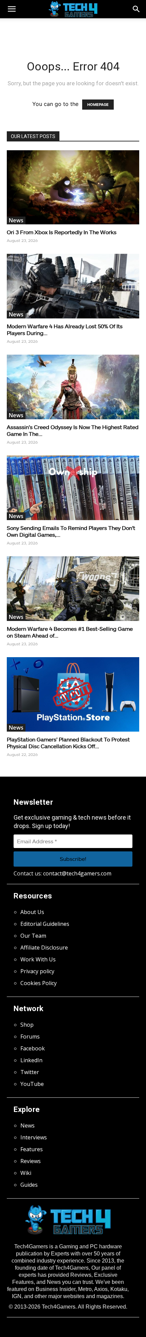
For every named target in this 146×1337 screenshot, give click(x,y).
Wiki (25, 1173)
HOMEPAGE (98, 104)
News (16, 220)
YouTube (32, 1084)
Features (31, 1149)
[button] (136, 9)
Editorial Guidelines (44, 924)
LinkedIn (31, 1060)
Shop (27, 1024)
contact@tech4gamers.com (77, 873)
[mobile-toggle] (11, 9)
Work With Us (38, 959)
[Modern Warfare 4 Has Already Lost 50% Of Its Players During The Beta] (73, 286)
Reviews (30, 1161)
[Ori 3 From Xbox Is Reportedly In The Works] (73, 187)
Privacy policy (37, 971)
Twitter (29, 1072)
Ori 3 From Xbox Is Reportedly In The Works (61, 232)
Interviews (33, 1137)
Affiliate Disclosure (44, 947)
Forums (30, 1036)
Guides (29, 1184)
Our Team (33, 935)
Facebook (32, 1048)
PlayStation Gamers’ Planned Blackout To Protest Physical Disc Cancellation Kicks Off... (68, 742)
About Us (32, 912)
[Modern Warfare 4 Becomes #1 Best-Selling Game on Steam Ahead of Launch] (73, 588)
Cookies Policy (38, 983)
